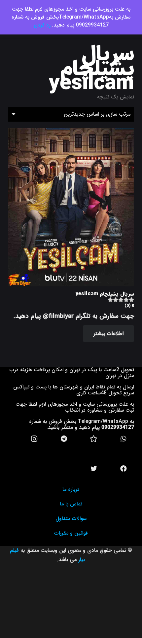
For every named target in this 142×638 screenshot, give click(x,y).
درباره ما (71, 489)
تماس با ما (71, 504)
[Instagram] (34, 439)
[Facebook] (123, 468)
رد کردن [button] (42, 25)
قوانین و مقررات (71, 533)
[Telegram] (64, 439)
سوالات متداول (71, 518)
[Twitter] (94, 468)
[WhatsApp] (123, 439)
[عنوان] (94, 439)
